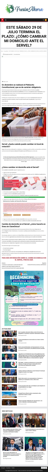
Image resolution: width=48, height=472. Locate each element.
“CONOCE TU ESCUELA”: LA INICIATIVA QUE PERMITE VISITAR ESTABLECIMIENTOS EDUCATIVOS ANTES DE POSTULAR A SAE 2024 (13, 265)
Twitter (13, 467)
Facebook (8, 467)
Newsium (34, 470)
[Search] (43, 20)
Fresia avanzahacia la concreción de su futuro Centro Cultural (35, 430)
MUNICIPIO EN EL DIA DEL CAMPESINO (37, 263)
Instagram (3, 467)
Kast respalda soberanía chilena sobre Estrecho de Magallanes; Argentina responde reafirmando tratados (31, 333)
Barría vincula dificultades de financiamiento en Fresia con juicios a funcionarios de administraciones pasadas (31, 347)
